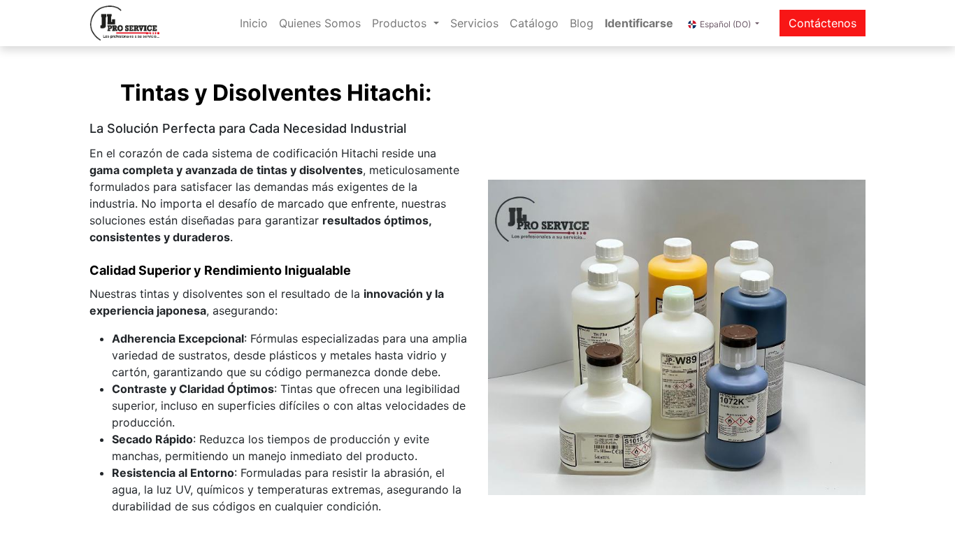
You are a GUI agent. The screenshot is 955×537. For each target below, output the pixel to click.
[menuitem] (253, 23)
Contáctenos (822, 23)
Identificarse (639, 23)
